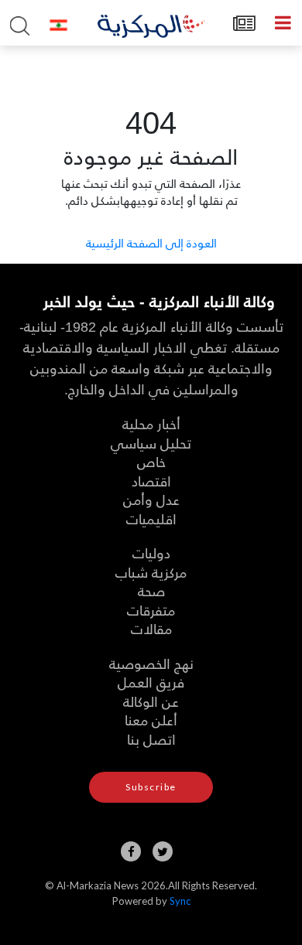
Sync (180, 901)
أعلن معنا (151, 719)
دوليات (151, 552)
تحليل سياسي (151, 442)
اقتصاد (151, 480)
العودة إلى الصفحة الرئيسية (151, 242)
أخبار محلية (151, 423)
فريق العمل (151, 681)
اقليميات (151, 518)
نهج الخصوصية (151, 663)
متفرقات (151, 609)
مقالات (151, 628)
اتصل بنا (151, 738)
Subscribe (151, 787)
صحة (151, 590)
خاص (151, 461)
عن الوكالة (151, 701)
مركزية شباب (151, 571)
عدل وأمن (151, 499)
